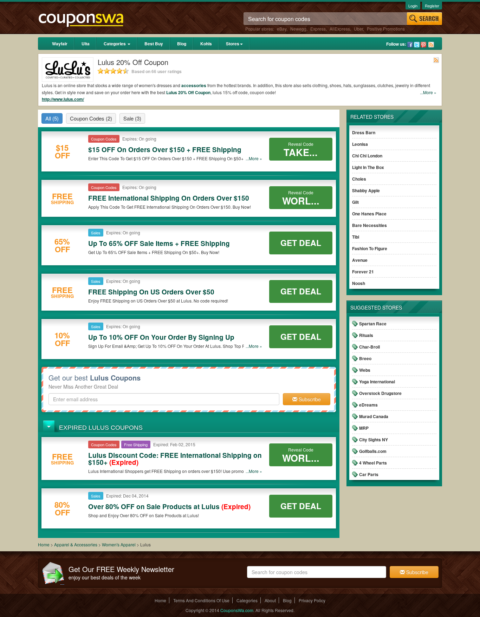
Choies (359, 179)
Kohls (206, 43)
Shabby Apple (366, 190)
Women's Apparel (119, 544)
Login (412, 5)
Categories (115, 43)
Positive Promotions (386, 29)
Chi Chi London (367, 155)
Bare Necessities (369, 225)
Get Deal (300, 242)
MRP (364, 428)
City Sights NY (373, 439)
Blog (181, 43)
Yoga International (377, 381)
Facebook (410, 44)
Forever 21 (363, 271)
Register (432, 5)
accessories (193, 85)
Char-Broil (369, 347)
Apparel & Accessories (75, 544)
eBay (281, 29)
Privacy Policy (312, 600)
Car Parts (368, 474)
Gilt (355, 202)
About (270, 600)
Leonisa (360, 144)
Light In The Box (368, 167)
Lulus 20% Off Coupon (188, 92)
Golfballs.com (373, 451)
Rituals (366, 335)
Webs (364, 370)
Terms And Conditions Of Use (201, 600)
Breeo (365, 358)
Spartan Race (373, 323)
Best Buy (153, 43)
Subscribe (309, 399)
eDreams (368, 405)
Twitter (417, 44)
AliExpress (340, 29)
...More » (428, 92)
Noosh (358, 283)
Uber (358, 29)
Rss (431, 44)
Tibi (355, 237)
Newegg (298, 29)
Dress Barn (363, 132)
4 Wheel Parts (373, 463)
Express (318, 29)
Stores (232, 43)
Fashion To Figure (369, 248)
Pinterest (423, 44)
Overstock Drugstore (380, 393)
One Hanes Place (369, 213)
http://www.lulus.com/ (63, 99)
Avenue (360, 260)
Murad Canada (373, 416)
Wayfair (59, 43)
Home (44, 544)
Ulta (86, 43)
